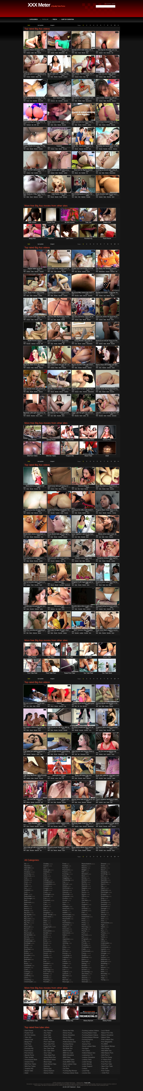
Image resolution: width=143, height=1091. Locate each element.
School (84, 969)
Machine (65, 976)
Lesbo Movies (87, 1064)
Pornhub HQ (29, 1048)
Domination (47, 931)
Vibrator (104, 951)
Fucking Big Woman (70, 1071)
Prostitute (85, 947)
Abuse (78, 1087)
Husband (65, 925)
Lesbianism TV (87, 1055)
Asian (32, 52)
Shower (103, 864)
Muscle (84, 884)
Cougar (46, 888)
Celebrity (27, 976)
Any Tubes (47, 1033)
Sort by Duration (67, 19)
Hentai (64, 910)
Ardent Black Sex (50, 1057)
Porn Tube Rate (49, 1042)
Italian (64, 935)
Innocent (65, 929)
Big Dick (27, 921)
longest (52, 25)
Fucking (65, 874)
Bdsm (56, 52)
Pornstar (86, 148)
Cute (45, 904)
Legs (64, 965)
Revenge (85, 961)
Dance (45, 910)
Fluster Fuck (29, 1033)
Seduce (84, 976)
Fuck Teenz (86, 1042)
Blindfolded (28, 935)
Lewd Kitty (85, 1071)
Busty (83, 100)
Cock (45, 876)
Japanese (66, 100)
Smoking (104, 874)
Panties (84, 915)
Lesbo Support (87, 1066)
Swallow (104, 904)
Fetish (45, 965)
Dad (44, 908)
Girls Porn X (105, 1055)
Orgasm (84, 904)
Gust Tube (47, 1035)
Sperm (103, 884)
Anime (26, 880)
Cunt (45, 902)
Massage (65, 982)
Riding (84, 963)
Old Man (85, 900)
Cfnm (26, 978)
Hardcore (53, 100)
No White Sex (67, 1048)
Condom (46, 886)
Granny (65, 898)
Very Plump (105, 1048)
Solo (38, 124)
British (26, 953)
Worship (104, 974)
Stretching (104, 896)
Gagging (65, 878)
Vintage (103, 953)
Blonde (79, 100)
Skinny (103, 868)
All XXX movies (30, 1035)
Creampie (35, 100)
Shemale (85, 982)
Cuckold (46, 896)
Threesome (83, 754)
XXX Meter (39, 5)
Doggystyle (40, 100)
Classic (46, 866)
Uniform (104, 945)
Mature (76, 172)
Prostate (85, 945)
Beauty (26, 910)
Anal (105, 52)
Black (110, 584)
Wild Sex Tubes (30, 1066)
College (46, 880)
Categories (33, 19)
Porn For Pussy (106, 1057)
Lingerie (65, 972)
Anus (87, 754)
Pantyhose (85, 917)
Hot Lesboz (86, 1050)
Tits (87, 76)
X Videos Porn (106, 1059)
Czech (45, 906)
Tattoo (103, 912)
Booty (26, 947)
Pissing (84, 929)
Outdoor (84, 910)
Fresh (55, 19)
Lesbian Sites (87, 1059)
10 (114, 25)
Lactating (65, 955)
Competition (47, 882)
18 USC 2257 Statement (69, 1087)
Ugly (102, 939)
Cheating (27, 980)
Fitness (46, 978)
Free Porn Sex (106, 1062)
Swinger (104, 908)
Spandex (104, 880)
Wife (102, 969)
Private (84, 943)
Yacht (103, 976)
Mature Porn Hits (107, 1033)
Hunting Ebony (68, 1044)
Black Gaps (48, 1062)
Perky (84, 923)
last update (40, 25)
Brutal (26, 957)
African (26, 870)
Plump (84, 931)
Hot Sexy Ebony (68, 1039)
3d (25, 864)
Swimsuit (104, 906)
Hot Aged (85, 1048)
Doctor (45, 925)
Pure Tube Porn (49, 1044)
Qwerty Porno (29, 1055)
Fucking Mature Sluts (89, 1033)
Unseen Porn (29, 1062)
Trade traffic (87, 1082)
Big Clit (26, 917)
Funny (64, 876)
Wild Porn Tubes (30, 1064)
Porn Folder (105, 1071)
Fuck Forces (29, 1050)
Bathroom (27, 902)
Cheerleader (67, 584)
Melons (84, 868)
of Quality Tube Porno (58, 6)
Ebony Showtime (69, 1035)
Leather (65, 963)
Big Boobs (28, 915)
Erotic (45, 941)
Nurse (84, 892)
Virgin (103, 955)
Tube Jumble (29, 1057)
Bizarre (26, 929)
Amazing (27, 874)
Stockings (104, 892)
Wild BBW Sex (106, 1050)
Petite (84, 925)
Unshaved (104, 947)
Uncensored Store (31, 1059)
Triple (103, 935)
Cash (26, 969)
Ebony (80, 76)
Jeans (64, 941)
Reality (84, 955)
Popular (45, 19)
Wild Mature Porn (107, 1053)
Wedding (104, 963)
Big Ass (83, 52)
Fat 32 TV (66, 1066)
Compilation (47, 884)
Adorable (27, 868)
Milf (40, 76)
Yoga (102, 978)
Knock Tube (48, 1039)
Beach (60, 488)
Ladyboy (65, 957)
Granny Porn (86, 1044)
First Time (47, 972)
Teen (84, 76)
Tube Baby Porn (49, 1055)
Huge (59, 608)
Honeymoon (66, 917)
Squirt (103, 888)
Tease (103, 917)
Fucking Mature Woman (90, 1037)
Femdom (46, 963)
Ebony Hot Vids (68, 1030)
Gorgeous (66, 896)
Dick (45, 919)
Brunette (109, 52)
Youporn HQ (29, 1068)
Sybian (103, 910)
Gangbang (66, 880)
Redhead (29, 124)
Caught (26, 974)
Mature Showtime (107, 1035)
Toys (102, 931)
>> (118, 25)
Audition (27, 890)
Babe (76, 52)
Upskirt (103, 949)
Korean (65, 953)
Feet (44, 961)
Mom (83, 876)
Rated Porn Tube (50, 1046)
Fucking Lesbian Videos (90, 1030)
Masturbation (62, 52)
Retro (84, 959)
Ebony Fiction (48, 1073)
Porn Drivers (29, 1053)
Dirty (45, 923)
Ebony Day (47, 1068)
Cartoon (27, 967)
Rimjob (84, 965)
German (65, 884)
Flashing (46, 980)
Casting (27, 972)
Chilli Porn (105, 1073)
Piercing (85, 927)
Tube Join (28, 1037)
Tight (102, 925)
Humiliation (66, 923)
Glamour (65, 890)
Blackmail (27, 933)
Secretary (85, 974)
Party (84, 919)
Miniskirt (85, 874)
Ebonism (47, 1066)
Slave (103, 870)
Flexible (46, 982)
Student (103, 900)
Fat (87, 172)
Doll (44, 929)
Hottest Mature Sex (88, 1053)
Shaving (84, 980)
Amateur (28, 52)
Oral (83, 902)
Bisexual (27, 927)
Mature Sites (105, 1037)
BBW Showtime (68, 1055)
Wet (102, 965)
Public (84, 949)
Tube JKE (104, 1068)
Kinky (64, 947)
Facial (28, 100)
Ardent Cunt (29, 1039)
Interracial (114, 415)
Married (65, 980)
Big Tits (27, 923)
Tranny (103, 933)
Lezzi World (105, 1030)
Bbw (36, 52)
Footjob (65, 866)
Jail (63, 937)
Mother (84, 882)
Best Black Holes (50, 1059)
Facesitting (47, 951)
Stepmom (104, 890)
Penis (84, 921)
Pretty (84, 941)
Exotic (45, 947)
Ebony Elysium (49, 1071)
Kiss (64, 949)
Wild (102, 972)
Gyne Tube (47, 1037)
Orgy (83, 906)
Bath (25, 900)
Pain (83, 912)
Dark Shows (29, 1030)
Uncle (103, 941)
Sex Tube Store (49, 1050)
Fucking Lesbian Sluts (70, 1073)
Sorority (104, 878)
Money (84, 878)
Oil (83, 898)
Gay (63, 882)
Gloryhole (65, 894)
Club (45, 874)
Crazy (60, 778)
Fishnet (46, 974)
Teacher (104, 915)
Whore (103, 967)
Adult (26, 1073)
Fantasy (46, 957)
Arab (26, 884)
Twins (103, 937)
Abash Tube (29, 1071)
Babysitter (28, 896)
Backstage (28, 898)
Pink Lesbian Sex (107, 1039)
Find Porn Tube (106, 1064)
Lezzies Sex (86, 1073)
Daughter (46, 912)
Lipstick (65, 974)
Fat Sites (66, 1068)
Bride (87, 52)
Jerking (65, 943)
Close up (85, 295)
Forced (65, 868)
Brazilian (83, 172)
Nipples (84, 888)
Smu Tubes (48, 1053)
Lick (63, 969)
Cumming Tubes (68, 1059)
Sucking (104, 902)
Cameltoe (27, 965)
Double (45, 933)
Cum (45, 898)
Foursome (66, 870)
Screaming (85, 972)
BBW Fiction (67, 1050)
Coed (45, 878)
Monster (85, 880)
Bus (25, 961)
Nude (83, 890)
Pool (83, 933)
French (65, 872)
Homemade (66, 915)
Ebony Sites (67, 1037)
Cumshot (65, 76)
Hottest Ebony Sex (69, 1042)
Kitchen (65, 951)
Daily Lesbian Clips (69, 1064)
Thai (102, 921)
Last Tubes (28, 1046)
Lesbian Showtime (88, 1057)
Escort (45, 943)
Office (84, 896)
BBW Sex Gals (68, 1053)
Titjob (103, 927)
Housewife (66, 919)
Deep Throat (47, 915)
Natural (84, 886)
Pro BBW (104, 1044)
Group (31, 196)
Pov (65, 560)
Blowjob (39, 52)
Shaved (84, 978)
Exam (45, 945)
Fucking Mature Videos (90, 1035)
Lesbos (84, 1068)
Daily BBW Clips (69, 1062)
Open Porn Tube (107, 1066)
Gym (64, 902)
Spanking (104, 882)
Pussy (79, 52)
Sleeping (104, 872)
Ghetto (64, 886)
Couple (45, 890)
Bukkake (27, 959)
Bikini (26, 925)
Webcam (104, 961)
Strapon (103, 894)
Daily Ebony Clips (50, 1064)
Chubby (46, 864)
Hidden (65, 912)
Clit (44, 868)
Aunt (25, 892)
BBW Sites (66, 1057)
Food (64, 864)
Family (45, 955)
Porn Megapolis (106, 1042)
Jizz (63, 945)
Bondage (27, 943)
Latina (40, 415)
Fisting (37, 76)
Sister (103, 866)
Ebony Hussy (67, 1033)
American (27, 876)
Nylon (84, 894)
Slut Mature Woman (108, 1046)
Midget (84, 870)
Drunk (45, 935)
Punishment (86, 951)
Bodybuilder (28, 941)
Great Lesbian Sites (89, 1046)
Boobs (26, 945)
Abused (27, 866)
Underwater (105, 943)
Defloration (47, 917)
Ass (66, 52)
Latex (64, 959)
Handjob (110, 148)
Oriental (84, 908)
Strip (102, 898)
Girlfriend (65, 888)
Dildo (45, 921)
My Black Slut (67, 1046)
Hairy (79, 196)
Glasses (65, 892)
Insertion (65, 931)
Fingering (84, 124)
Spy (102, 886)
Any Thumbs (48, 1030)
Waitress (104, 959)
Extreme (46, 949)
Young (103, 980)
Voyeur (103, 957)
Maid (64, 978)
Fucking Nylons (87, 1039)
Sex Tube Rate (49, 1048)
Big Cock (85, 706)
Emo (45, 939)
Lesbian (89, 124)
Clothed (46, 872)
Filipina (45, 967)
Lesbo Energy (87, 1062)
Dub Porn (28, 1044)
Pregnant (85, 939)
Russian (85, 967)
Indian (64, 927)
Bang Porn (28, 1042)
